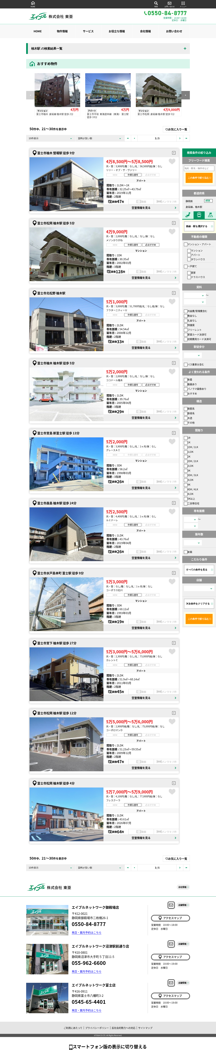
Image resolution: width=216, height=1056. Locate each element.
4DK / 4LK (192, 489)
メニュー (183, 6)
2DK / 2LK (192, 461)
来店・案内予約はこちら (86, 932)
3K (188, 470)
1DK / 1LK (192, 447)
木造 (189, 418)
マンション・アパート (199, 244)
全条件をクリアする (199, 603)
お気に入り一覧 (177, 129)
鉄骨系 (191, 413)
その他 (191, 422)
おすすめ (192, 393)
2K (188, 456)
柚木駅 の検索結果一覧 (46, 48)
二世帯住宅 (193, 503)
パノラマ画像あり (196, 388)
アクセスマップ (172, 918)
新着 (189, 379)
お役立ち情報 (117, 31)
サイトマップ (145, 1027)
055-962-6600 (89, 963)
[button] (185, 95)
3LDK (190, 480)
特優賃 (191, 325)
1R (188, 437)
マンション (197, 250)
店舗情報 (182, 905)
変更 (208, 201)
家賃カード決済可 (196, 334)
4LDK (190, 494)
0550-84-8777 (89, 924)
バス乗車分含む (195, 364)
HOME (33, 6)
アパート (195, 254)
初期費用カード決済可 (199, 339)
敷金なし (192, 315)
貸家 (193, 272)
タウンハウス (198, 259)
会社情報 (145, 31)
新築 (189, 552)
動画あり (192, 384)
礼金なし (192, 320)
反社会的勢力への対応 (123, 1027)
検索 (156, 6)
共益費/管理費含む (197, 311)
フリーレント (194, 329)
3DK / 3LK (192, 475)
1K (188, 442)
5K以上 (191, 498)
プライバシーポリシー (97, 1027)
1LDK (190, 451)
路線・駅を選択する (196, 226)
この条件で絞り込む (198, 177)
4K (188, 484)
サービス (88, 31)
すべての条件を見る (196, 569)
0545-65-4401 (89, 1002)
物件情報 (62, 31)
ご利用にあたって (73, 1027)
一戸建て (192, 266)
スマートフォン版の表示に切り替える (110, 1046)
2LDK (190, 465)
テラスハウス (198, 277)
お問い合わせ (170, 6)
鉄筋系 (191, 408)
